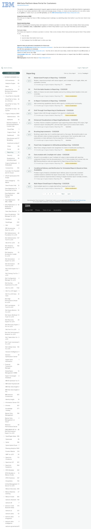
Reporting (57, 84)
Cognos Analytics (49, 84)
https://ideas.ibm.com (73, 12)
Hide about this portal (23, 5)
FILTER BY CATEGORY (10, 77)
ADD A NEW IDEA (11, 73)
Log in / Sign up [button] (82, 68)
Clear (17, 77)
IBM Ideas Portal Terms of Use (77, 200)
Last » (69, 194)
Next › (63, 194)
